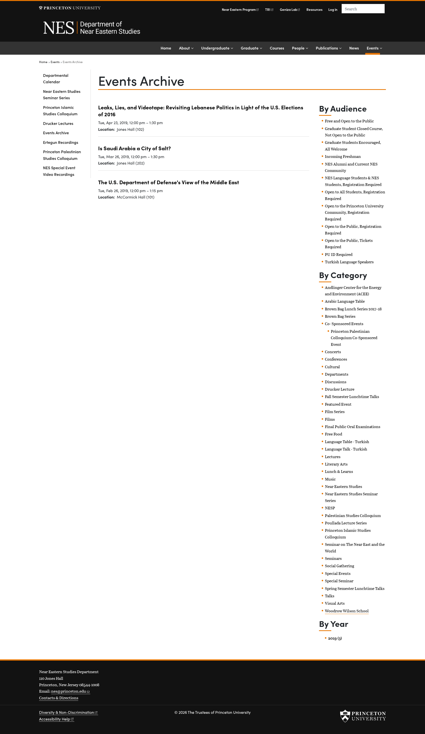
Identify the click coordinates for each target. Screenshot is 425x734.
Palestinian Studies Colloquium (353, 515)
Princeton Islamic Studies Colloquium (60, 110)
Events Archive (56, 132)
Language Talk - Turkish (346, 449)
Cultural (332, 366)
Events (373, 47)
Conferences (336, 359)
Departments (336, 374)
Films (330, 419)
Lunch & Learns (339, 471)
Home (166, 47)
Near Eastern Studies (343, 486)
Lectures (332, 456)
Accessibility (54, 718)
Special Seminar (339, 581)
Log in (332, 9)
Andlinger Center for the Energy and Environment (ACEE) (353, 290)
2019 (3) (335, 638)
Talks (329, 596)
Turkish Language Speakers (349, 262)
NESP (330, 508)
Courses (277, 47)
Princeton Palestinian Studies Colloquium (62, 155)
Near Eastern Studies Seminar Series (61, 94)
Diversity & (66, 712)
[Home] (91, 30)
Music (330, 479)
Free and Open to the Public (349, 121)
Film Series (335, 411)
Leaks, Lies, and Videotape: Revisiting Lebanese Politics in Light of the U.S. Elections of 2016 (200, 110)
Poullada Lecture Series (346, 523)
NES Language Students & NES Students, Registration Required (353, 181)
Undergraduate (215, 47)
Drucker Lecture (339, 389)
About (184, 47)
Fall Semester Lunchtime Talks (352, 396)
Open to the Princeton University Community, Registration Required (354, 212)
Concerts (333, 351)
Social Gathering (339, 565)
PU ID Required (338, 254)
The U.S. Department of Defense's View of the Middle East (168, 182)
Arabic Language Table (345, 301)
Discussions (335, 381)
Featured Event (338, 404)
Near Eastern (239, 9)
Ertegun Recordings (60, 142)
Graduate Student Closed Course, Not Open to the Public (354, 132)
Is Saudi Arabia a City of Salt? (134, 148)
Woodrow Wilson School (347, 611)
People (298, 47)
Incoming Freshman (343, 156)
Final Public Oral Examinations (352, 426)
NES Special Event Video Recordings (59, 171)
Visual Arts (335, 603)
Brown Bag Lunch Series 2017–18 (353, 309)
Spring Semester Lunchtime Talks (354, 588)
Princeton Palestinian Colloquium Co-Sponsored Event (354, 337)
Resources (314, 9)
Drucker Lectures (58, 123)
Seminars (333, 558)
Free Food (333, 434)
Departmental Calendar (55, 78)
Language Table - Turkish (347, 441)
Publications (327, 47)
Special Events (337, 573)
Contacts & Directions (58, 698)
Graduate (249, 47)
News (354, 47)
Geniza (288, 9)
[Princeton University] (70, 8)
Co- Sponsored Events (344, 323)
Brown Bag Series (340, 316)
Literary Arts (336, 464)
